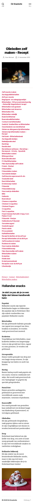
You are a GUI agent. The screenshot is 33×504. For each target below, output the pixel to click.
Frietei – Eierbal (8, 166)
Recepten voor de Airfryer (12, 264)
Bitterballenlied (22, 277)
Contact (12, 277)
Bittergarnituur (7, 156)
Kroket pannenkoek (9, 261)
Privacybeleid (7, 231)
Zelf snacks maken (9, 92)
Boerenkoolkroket (9, 159)
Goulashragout (7, 226)
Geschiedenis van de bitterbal (13, 127)
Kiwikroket (6, 259)
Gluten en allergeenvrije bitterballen (16, 129)
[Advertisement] (16, 25)
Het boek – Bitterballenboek (12, 136)
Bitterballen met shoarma (11, 109)
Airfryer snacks (8, 97)
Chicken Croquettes (9, 204)
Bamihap (5, 144)
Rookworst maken (9, 244)
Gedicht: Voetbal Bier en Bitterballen (16, 124)
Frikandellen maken (9, 171)
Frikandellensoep (8, 189)
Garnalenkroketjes (9, 174)
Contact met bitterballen (11, 122)
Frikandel (5, 186)
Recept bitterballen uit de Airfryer (15, 238)
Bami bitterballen (8, 181)
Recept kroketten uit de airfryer (14, 236)
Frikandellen (6, 169)
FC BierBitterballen (9, 161)
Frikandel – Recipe (9, 218)
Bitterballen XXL (8, 112)
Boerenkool (6, 199)
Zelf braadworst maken (11, 241)
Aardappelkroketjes (9, 139)
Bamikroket (6, 146)
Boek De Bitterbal (8, 117)
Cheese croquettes (9, 201)
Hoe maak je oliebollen (10, 191)
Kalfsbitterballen (8, 233)
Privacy (5, 277)
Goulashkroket (7, 179)
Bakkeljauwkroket (9, 141)
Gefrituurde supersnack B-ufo (13, 176)
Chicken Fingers (8, 206)
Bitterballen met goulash (11, 107)
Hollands (5, 196)
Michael (11, 57)
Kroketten (6, 256)
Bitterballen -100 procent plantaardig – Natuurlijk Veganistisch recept (16, 103)
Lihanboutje (6, 266)
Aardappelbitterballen (10, 95)
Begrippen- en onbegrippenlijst (14, 100)
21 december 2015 (24, 57)
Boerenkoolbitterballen (11, 119)
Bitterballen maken (9, 154)
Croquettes (6, 209)
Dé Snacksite (16, 4)
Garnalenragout (8, 223)
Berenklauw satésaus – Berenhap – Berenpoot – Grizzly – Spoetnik (15, 150)
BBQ (3, 194)
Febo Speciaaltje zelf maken (12, 164)
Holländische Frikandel (10, 221)
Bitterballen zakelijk (9, 114)
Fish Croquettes (8, 211)
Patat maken (7, 228)
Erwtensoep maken (9, 184)
